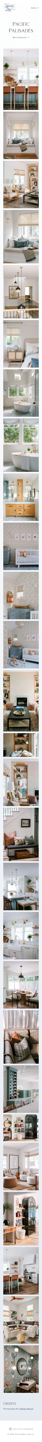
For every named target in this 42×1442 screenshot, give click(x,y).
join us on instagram (23, 1429)
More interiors (20, 37)
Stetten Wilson (26, 1409)
